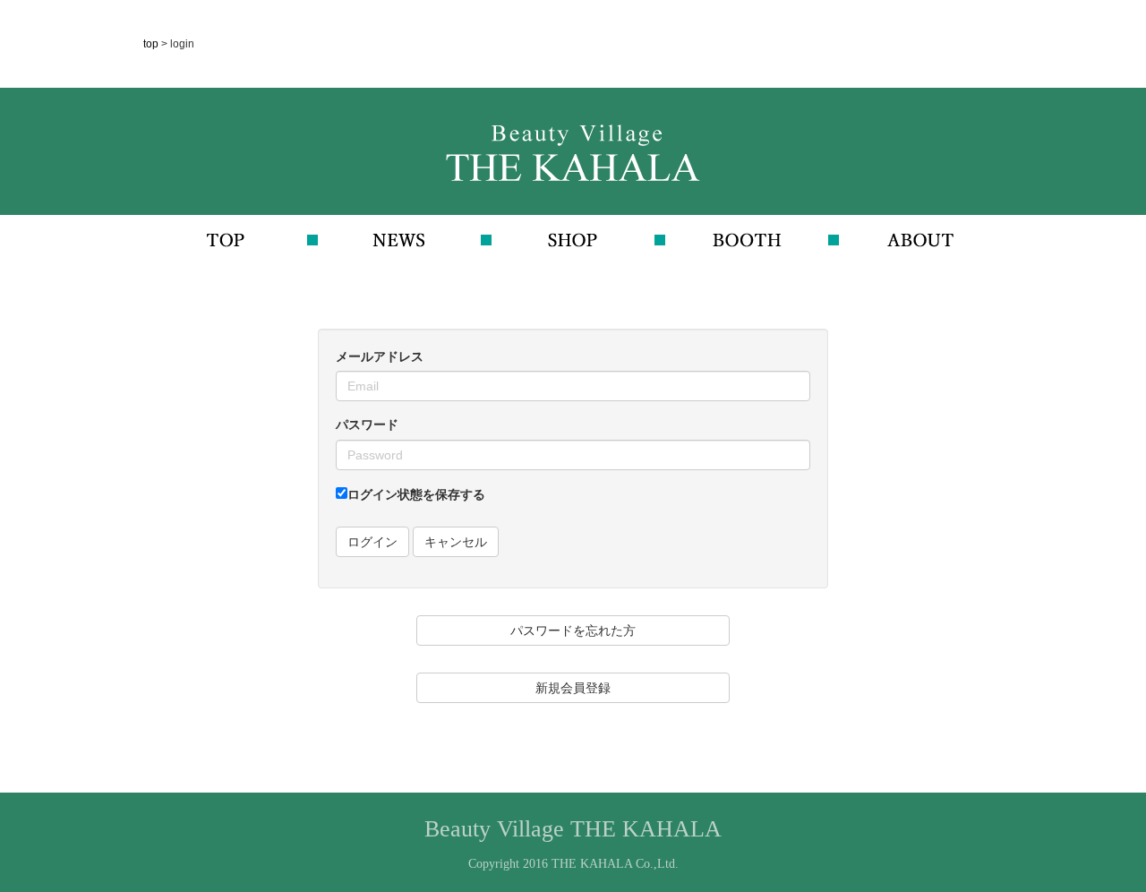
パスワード (367, 424)
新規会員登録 (573, 688)
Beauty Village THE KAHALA (573, 829)
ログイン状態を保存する (416, 494)
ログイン (372, 542)
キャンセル (455, 542)
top (152, 44)
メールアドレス (379, 356)
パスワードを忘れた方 (573, 630)
